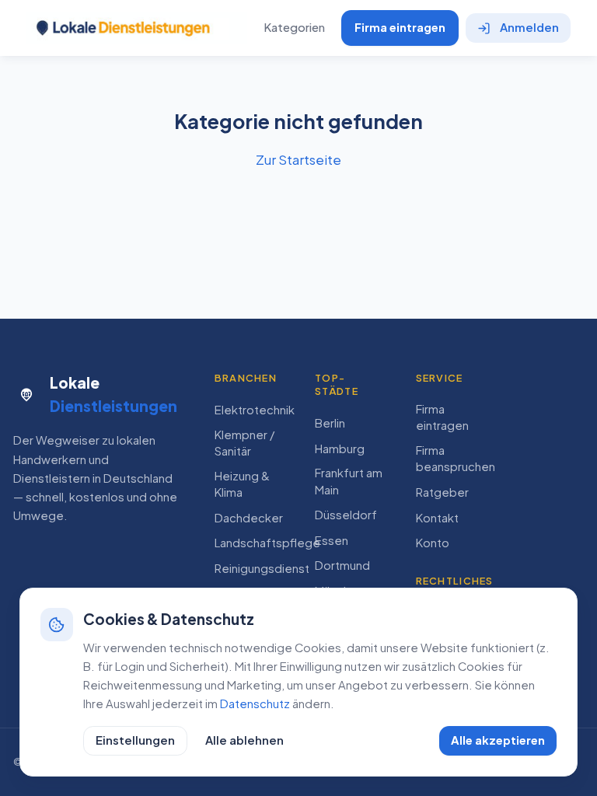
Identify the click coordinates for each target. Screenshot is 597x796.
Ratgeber (442, 492)
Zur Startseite (298, 159)
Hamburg (340, 449)
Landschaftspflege (267, 543)
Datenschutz (255, 703)
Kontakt (437, 518)
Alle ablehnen (244, 740)
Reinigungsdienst (262, 568)
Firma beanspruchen (455, 458)
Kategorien (294, 27)
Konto (432, 543)
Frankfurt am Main (348, 481)
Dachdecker (249, 518)
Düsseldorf (346, 515)
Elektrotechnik (255, 410)
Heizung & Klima (242, 484)
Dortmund (342, 565)
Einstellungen (135, 740)
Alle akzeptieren (498, 740)
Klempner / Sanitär (244, 443)
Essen (331, 540)
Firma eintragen (399, 27)
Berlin (330, 423)
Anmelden (529, 27)
